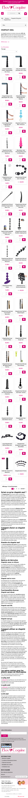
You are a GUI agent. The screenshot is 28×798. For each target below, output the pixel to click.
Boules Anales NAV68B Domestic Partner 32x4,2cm (7, 233)
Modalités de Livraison (7, 764)
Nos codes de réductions (7, 772)
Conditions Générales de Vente (9, 760)
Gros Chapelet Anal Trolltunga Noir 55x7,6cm (7, 124)
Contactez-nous (6, 766)
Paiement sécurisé (6, 762)
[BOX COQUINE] (14, 7)
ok (5, 735)
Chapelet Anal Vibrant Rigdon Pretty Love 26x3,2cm (20, 206)
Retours (3, 774)
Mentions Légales (6, 758)
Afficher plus (5, 41)
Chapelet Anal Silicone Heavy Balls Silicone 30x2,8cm (7, 260)
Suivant (23, 488)
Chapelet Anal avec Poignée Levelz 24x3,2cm (7, 179)
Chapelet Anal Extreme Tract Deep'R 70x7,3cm (7, 313)
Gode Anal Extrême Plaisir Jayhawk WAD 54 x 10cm (7, 70)
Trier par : (3, 49)
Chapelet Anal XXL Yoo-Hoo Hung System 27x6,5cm (7, 392)
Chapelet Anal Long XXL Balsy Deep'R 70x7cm (7, 365)
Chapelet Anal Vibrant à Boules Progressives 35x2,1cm (7, 206)
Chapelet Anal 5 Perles (20, 470)
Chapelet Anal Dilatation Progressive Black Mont (20, 445)
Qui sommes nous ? (5, 776)
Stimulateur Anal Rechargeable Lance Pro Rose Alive (21, 152)
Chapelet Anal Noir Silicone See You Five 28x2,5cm (7, 152)
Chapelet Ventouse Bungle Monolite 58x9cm (21, 97)
